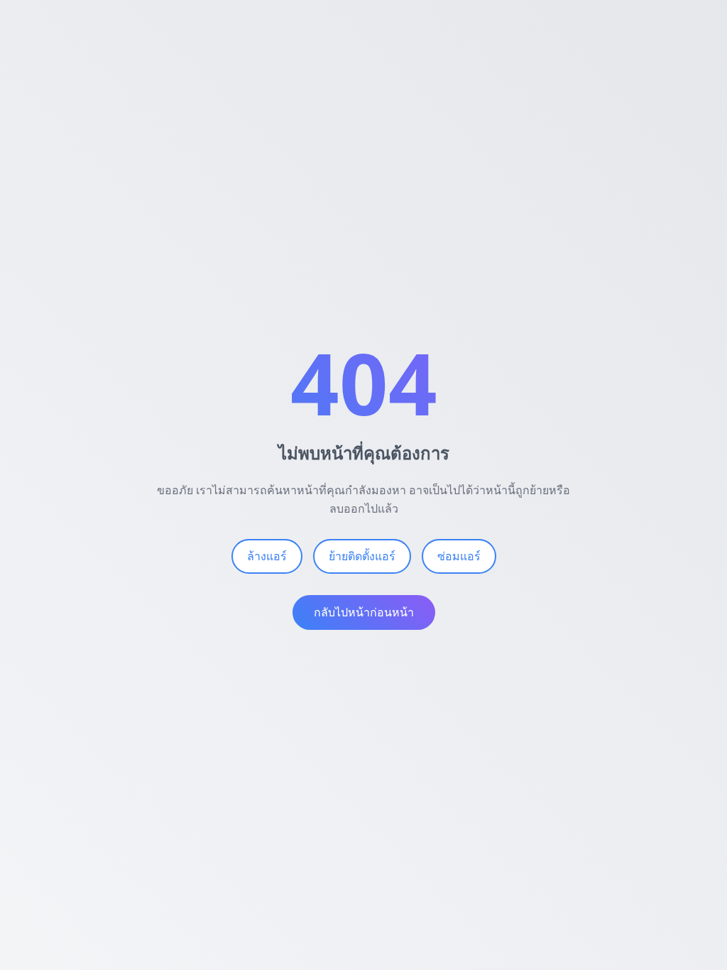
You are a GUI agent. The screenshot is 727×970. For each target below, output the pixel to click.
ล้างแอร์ (267, 556)
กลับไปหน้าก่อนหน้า (364, 612)
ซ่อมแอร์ (459, 556)
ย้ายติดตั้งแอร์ (362, 556)
